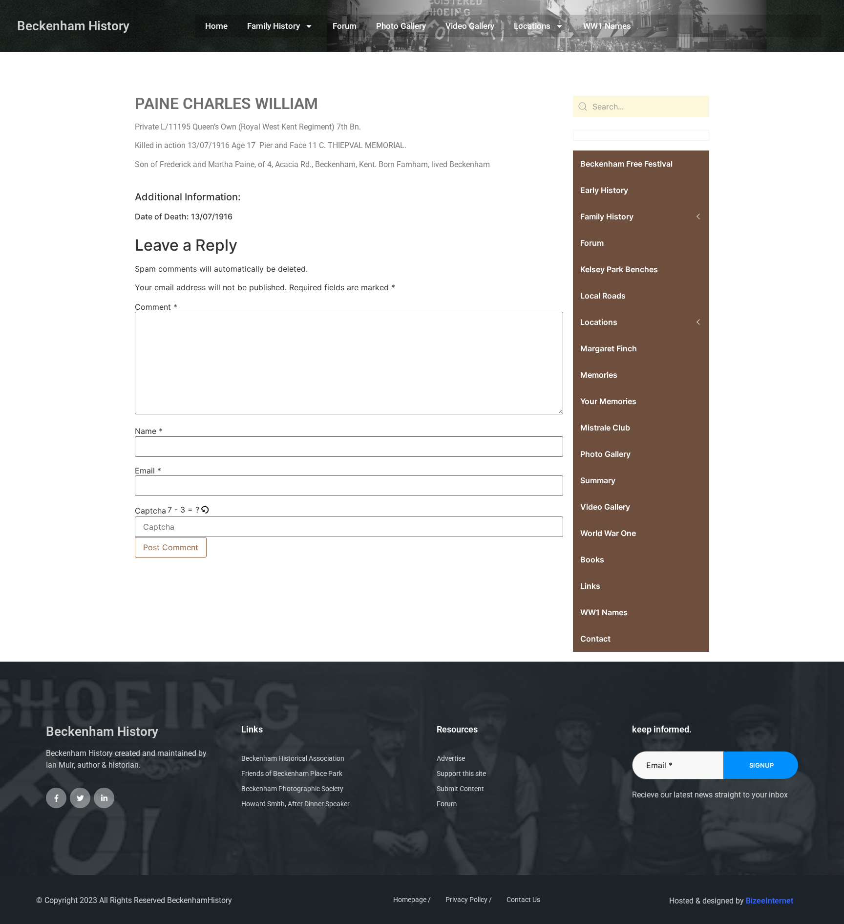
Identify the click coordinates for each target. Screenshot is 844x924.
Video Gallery (469, 26)
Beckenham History (73, 26)
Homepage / (412, 899)
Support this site (461, 773)
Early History (604, 190)
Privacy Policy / (468, 899)
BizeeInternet (769, 900)
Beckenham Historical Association (292, 758)
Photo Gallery (401, 26)
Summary (597, 480)
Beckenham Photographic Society (292, 789)
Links (590, 586)
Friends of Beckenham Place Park (291, 773)
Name (149, 431)
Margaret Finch (608, 348)
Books (592, 559)
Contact (595, 639)
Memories (598, 375)
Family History (273, 26)
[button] (205, 509)
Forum (345, 26)
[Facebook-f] (56, 798)
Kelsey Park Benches (619, 269)
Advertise (451, 758)
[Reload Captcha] (205, 511)
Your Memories (608, 401)
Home (216, 26)
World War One (608, 533)
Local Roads (603, 296)
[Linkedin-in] (104, 798)
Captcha (150, 511)
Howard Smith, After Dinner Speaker (295, 804)
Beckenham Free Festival (626, 164)
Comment (156, 307)
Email (148, 470)
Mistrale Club (605, 427)
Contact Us (523, 899)
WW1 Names (607, 26)
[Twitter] (80, 798)
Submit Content (460, 789)
